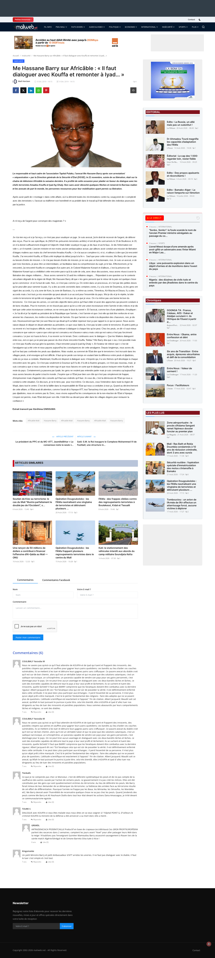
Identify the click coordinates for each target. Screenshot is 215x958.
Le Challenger (173, 340)
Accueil (16, 55)
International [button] (148, 27)
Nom (15, 589)
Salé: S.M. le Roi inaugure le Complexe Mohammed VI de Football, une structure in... (107, 443)
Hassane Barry (50, 420)
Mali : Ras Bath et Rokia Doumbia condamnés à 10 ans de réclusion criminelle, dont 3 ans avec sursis (182, 448)
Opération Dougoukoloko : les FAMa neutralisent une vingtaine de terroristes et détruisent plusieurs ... (74, 503)
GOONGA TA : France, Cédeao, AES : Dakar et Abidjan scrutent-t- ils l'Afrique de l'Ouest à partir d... (181, 316)
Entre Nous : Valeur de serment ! (179, 370)
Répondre (37, 712)
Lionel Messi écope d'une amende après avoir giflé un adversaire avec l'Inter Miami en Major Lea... (172, 249)
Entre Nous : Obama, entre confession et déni (181, 336)
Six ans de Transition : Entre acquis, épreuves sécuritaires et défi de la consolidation (183, 354)
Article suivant (84, 436)
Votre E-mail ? (84, 589)
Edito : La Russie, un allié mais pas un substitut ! (181, 123)
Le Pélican (171, 128)
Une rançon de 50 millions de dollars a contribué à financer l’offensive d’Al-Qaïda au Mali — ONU (30, 552)
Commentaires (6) (28, 652)
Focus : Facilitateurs (178, 385)
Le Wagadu (171, 435)
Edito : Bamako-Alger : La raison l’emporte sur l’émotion (183, 191)
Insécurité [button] (167, 27)
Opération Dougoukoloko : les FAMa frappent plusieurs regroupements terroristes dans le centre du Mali (75, 552)
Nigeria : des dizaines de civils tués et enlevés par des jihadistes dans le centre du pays (173, 282)
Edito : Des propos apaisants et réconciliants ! (183, 174)
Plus (194, 27)
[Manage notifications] (209, 944)
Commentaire (19, 601)
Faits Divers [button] (77, 27)
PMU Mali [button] (60, 27)
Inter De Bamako (173, 162)
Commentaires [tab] (25, 580)
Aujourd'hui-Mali (173, 325)
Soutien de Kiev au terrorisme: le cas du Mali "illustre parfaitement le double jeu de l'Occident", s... (32, 502)
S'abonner (67, 926)
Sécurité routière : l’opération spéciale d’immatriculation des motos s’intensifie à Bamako (183, 467)
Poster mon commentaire (28, 637)
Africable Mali (33, 420)
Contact (191, 19)
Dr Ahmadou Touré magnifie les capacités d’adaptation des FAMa (182, 141)
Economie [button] (130, 27)
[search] (203, 27)
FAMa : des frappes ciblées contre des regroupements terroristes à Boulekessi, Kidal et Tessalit (118, 502)
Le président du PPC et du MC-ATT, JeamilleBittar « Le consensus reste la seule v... (44, 443)
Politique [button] (114, 27)
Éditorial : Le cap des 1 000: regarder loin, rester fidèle (182, 157)
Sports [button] (182, 27)
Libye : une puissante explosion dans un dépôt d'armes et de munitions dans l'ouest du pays (173, 266)
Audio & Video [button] (96, 27)
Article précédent (64, 436)
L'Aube (170, 388)
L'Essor (170, 148)
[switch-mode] (200, 20)
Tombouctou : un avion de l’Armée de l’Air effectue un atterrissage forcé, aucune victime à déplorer (181, 504)
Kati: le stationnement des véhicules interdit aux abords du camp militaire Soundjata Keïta (117, 551)
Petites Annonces (22, 19)
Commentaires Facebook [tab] (56, 580)
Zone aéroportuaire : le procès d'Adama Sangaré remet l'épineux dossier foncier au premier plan (181, 427)
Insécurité (26, 55)
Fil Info (48, 27)
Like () (51, 712)
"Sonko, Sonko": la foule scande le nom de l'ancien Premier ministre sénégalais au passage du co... (172, 233)
